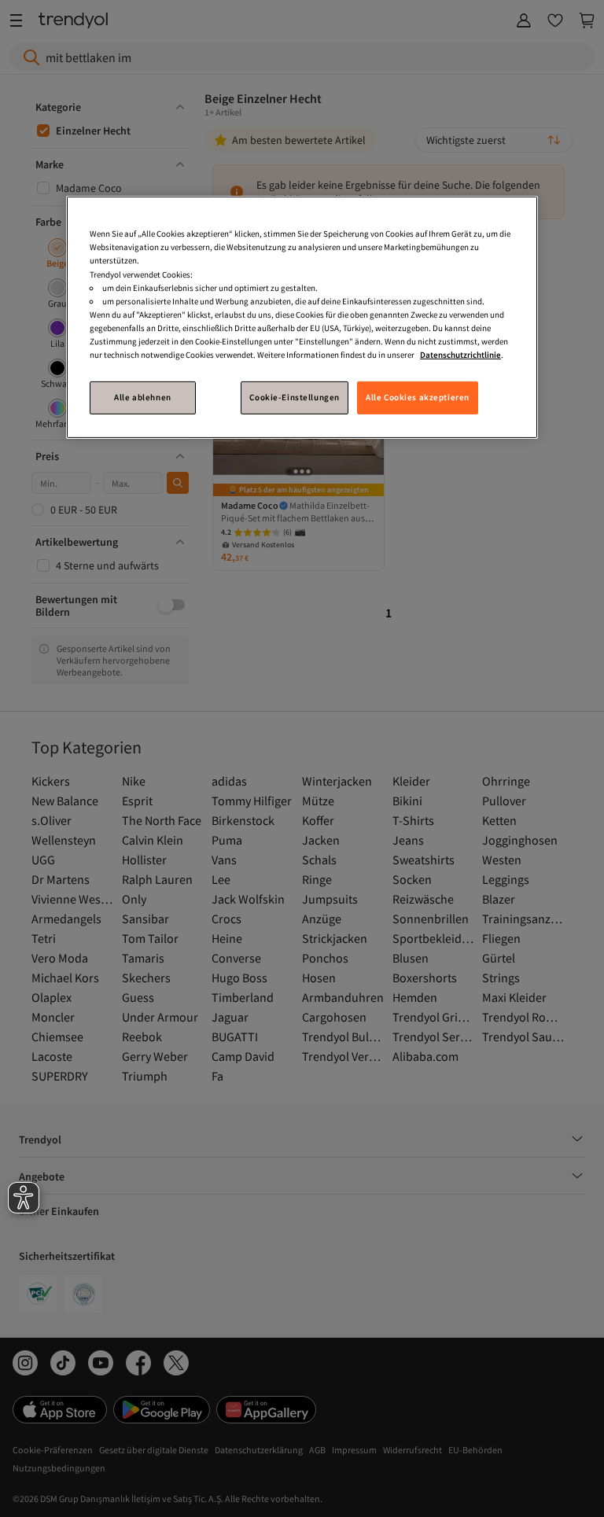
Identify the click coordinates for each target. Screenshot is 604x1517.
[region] (302, 317)
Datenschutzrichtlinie (460, 354)
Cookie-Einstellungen (294, 397)
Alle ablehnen (142, 397)
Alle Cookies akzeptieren (418, 397)
